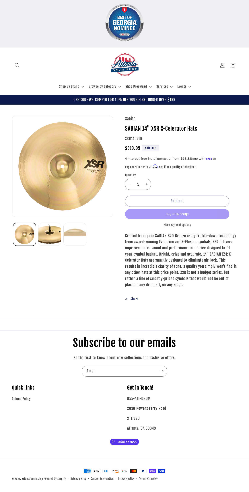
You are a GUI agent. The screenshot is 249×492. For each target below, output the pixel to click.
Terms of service (148, 478)
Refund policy (78, 478)
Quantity (130, 175)
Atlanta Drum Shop (32, 479)
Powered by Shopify (55, 479)
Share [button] (135, 299)
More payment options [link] (177, 225)
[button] (17, 65)
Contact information (102, 478)
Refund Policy (21, 399)
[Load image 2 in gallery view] (49, 234)
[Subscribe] (162, 371)
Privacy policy (126, 478)
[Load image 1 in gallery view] (24, 234)
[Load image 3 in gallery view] (74, 234)
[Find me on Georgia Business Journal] (124, 44)
